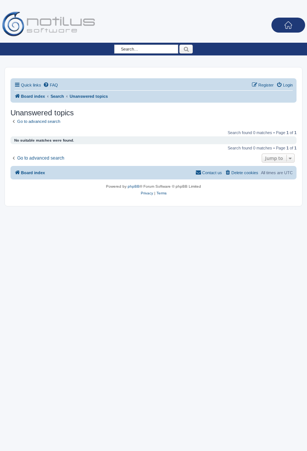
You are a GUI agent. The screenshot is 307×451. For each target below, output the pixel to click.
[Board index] (48, 23)
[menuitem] (50, 85)
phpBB (134, 186)
